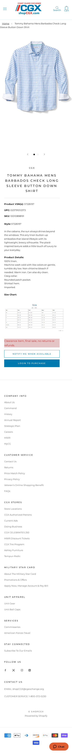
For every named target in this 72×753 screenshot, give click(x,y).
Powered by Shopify (36, 715)
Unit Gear (9, 603)
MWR (7, 438)
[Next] (44, 154)
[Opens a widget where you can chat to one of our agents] (59, 747)
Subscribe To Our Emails (18, 650)
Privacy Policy (12, 479)
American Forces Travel (17, 633)
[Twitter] (13, 670)
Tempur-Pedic (12, 556)
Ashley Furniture (13, 550)
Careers (8, 432)
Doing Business (13, 526)
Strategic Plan (12, 426)
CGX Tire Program (14, 544)
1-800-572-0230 (37, 696)
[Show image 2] (38, 154)
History (8, 414)
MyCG (7, 443)
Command (10, 408)
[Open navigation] (5, 8)
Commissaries (12, 627)
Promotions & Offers (15, 580)
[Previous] (27, 154)
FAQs (7, 491)
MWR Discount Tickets (17, 538)
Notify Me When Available (32, 354)
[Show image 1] (34, 154)
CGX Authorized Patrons (18, 514)
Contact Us (10, 461)
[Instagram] (22, 670)
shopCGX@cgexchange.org (28, 689)
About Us (9, 402)
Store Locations (13, 509)
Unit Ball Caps (12, 609)
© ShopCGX (36, 711)
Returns (8, 467)
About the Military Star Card (20, 574)
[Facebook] (5, 670)
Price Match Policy (14, 473)
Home (5, 23)
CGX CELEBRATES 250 (16, 532)
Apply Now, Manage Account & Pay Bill (26, 586)
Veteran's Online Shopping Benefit (24, 485)
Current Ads (11, 520)
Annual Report (12, 420)
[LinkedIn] (29, 670)
